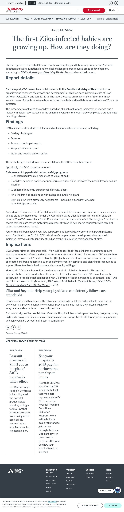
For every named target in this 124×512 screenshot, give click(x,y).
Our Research (12, 19)
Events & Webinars (42, 19)
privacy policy (52, 501)
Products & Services (66, 19)
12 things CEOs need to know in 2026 (54, 3)
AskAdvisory (111, 19)
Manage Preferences (90, 505)
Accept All (113, 505)
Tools (26, 19)
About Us (85, 19)
